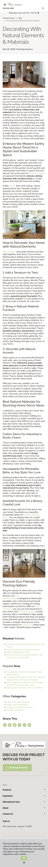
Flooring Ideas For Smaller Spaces (23, 649)
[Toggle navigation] (43, 8)
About (5, 808)
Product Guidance (15, 710)
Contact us (27, 624)
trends (12, 186)
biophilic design (35, 173)
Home (5, 785)
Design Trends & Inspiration (20, 707)
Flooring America (9, 18)
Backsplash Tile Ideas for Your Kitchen (25, 687)
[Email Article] (5, 725)
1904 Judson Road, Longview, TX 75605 (17, 826)
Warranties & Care (11, 802)
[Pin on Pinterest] (15, 725)
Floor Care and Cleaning (18, 702)
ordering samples (26, 611)
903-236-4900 (8, 8)
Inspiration (8, 796)
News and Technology (17, 705)
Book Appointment (18, 767)
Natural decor (9, 251)
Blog (20, 18)
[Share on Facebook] (19, 725)
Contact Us (8, 814)
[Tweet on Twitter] (24, 725)
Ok (24, 858)
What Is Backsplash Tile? (18, 652)
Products (7, 790)
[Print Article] (10, 725)
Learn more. (33, 854)
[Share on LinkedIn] (29, 725)
